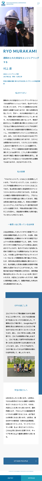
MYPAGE (31, 478)
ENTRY (10, 478)
